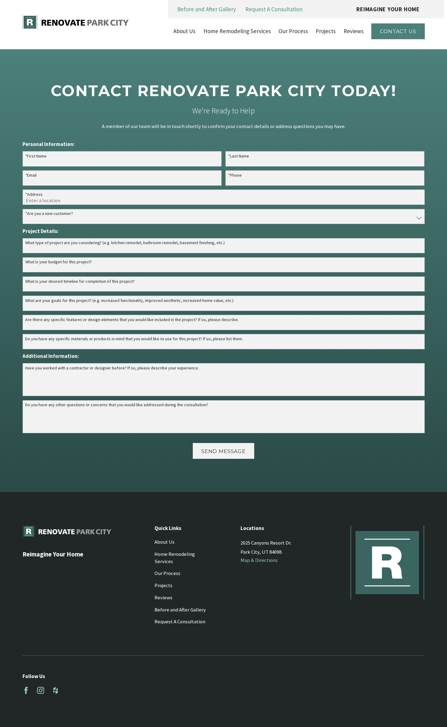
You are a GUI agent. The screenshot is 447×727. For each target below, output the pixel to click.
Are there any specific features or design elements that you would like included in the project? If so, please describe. (132, 319)
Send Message (223, 451)
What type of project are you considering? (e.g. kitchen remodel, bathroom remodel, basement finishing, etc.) (125, 242)
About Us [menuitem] (184, 31)
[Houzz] (55, 690)
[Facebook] (26, 690)
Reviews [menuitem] (354, 31)
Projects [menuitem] (326, 31)
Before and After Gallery (206, 9)
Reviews (163, 597)
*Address (34, 194)
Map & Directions (259, 560)
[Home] (76, 22)
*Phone (235, 175)
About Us (164, 542)
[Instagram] (40, 690)
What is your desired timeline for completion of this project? (80, 281)
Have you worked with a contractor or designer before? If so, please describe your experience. (112, 368)
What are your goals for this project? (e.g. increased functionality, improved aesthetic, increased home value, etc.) (129, 300)
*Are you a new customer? (49, 213)
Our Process (167, 573)
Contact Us (398, 31)
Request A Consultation (274, 9)
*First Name (36, 156)
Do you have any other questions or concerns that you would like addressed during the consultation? (116, 404)
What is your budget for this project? (58, 262)
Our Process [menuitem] (293, 31)
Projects (163, 585)
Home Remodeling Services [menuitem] (237, 31)
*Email (30, 175)
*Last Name (238, 156)
